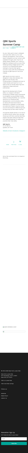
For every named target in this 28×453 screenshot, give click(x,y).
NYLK (8, 48)
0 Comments (13, 48)
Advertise (3, 393)
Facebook (15, 131)
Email (10, 131)
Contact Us (4, 398)
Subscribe (14, 443)
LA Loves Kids (8, 380)
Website (5, 131)
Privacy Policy (4, 395)
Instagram (22, 131)
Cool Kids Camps (9, 383)
